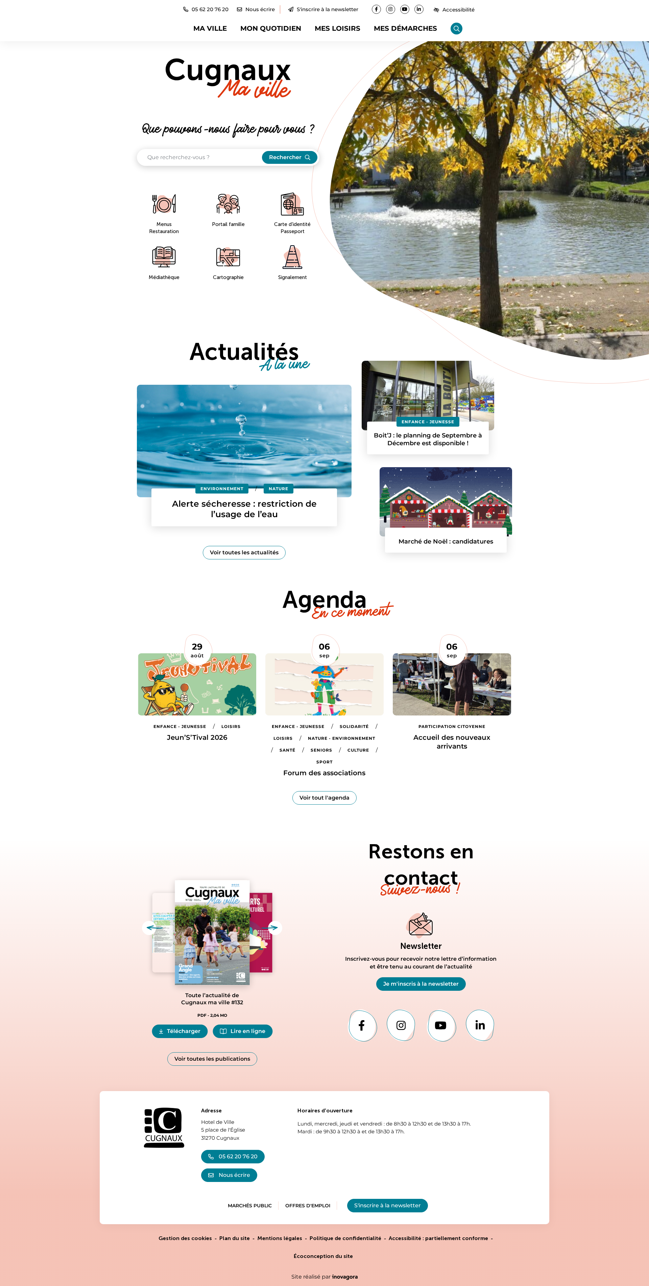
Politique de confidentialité (345, 1238)
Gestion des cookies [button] (185, 1238)
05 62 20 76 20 (238, 1156)
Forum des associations (324, 773)
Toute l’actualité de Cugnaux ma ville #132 (212, 999)
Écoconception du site (323, 1256)
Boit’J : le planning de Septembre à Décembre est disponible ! (428, 439)
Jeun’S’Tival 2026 (197, 737)
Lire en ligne (248, 1031)
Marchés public (250, 1206)
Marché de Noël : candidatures (446, 541)
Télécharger (187, 1033)
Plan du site (234, 1238)
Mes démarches (405, 28)
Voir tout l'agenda (324, 798)
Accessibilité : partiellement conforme (438, 1238)
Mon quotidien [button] (270, 28)
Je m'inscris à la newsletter (421, 984)
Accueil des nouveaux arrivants (451, 741)
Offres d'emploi (307, 1206)
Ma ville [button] (210, 28)
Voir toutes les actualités (244, 552)
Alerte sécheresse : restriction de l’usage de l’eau (244, 509)
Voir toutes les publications (212, 1059)
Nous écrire (234, 1175)
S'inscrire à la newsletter (327, 9)
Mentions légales (279, 1238)
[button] (206, 9)
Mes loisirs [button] (337, 28)
